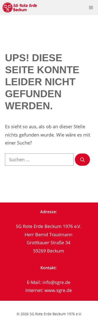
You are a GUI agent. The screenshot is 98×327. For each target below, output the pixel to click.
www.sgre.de (58, 290)
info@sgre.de (56, 282)
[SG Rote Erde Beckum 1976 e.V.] (20, 7)
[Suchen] (82, 160)
